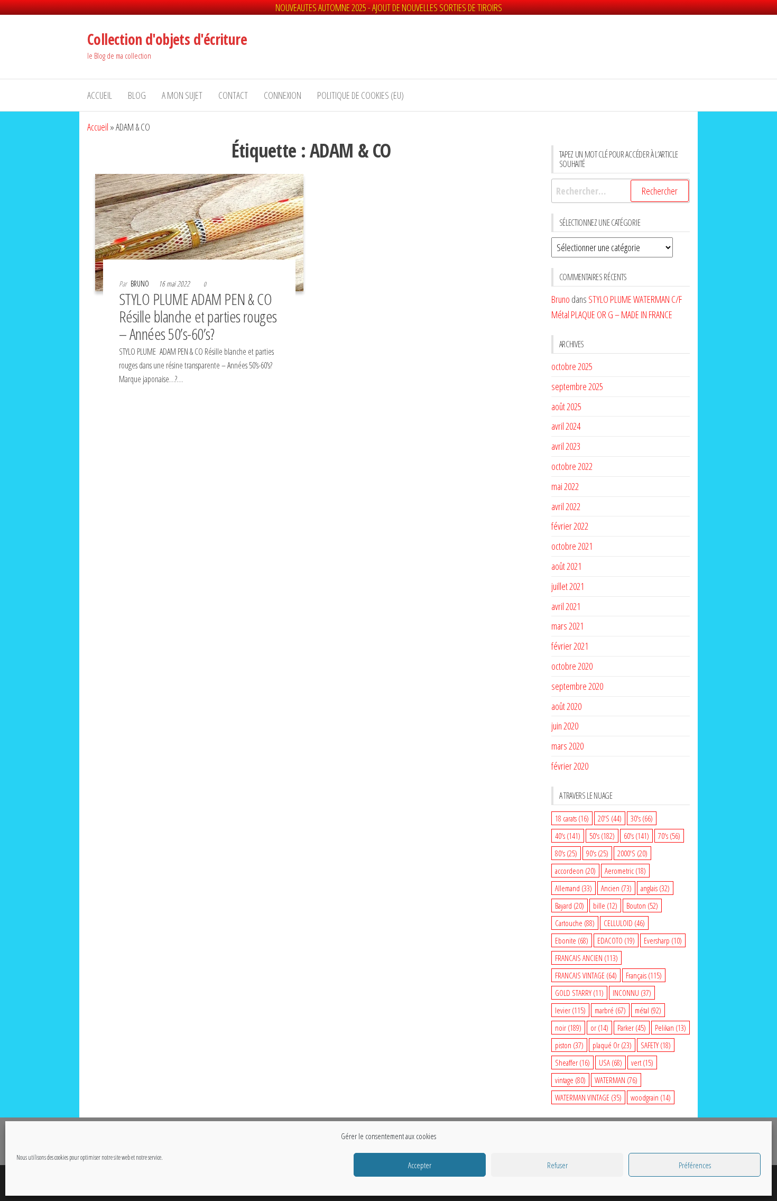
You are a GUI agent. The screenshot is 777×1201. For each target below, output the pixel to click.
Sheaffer (572, 1062)
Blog (137, 95)
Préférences (695, 1165)
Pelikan (670, 1027)
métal (648, 1010)
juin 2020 (564, 725)
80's (566, 853)
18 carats (572, 818)
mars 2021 (567, 626)
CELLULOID (624, 923)
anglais (655, 888)
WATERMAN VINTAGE (588, 1097)
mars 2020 (567, 746)
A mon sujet (182, 95)
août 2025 (566, 406)
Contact (233, 95)
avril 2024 (565, 426)
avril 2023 (565, 446)
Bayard (569, 905)
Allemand (573, 888)
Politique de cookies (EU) (360, 95)
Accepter (419, 1165)
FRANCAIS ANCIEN (586, 958)
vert (642, 1062)
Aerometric (625, 870)
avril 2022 (565, 506)
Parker (631, 1027)
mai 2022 (565, 486)
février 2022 (569, 526)
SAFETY (656, 1045)
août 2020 (566, 706)
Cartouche (575, 923)
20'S (610, 818)
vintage (570, 1080)
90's (597, 853)
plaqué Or (612, 1045)
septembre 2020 (577, 686)
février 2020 (569, 766)
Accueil (99, 95)
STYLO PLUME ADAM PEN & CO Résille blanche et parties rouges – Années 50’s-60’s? (198, 316)
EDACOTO (616, 940)
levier (570, 1010)
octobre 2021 (572, 546)
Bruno (141, 284)
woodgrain (651, 1097)
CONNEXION (282, 95)
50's (602, 835)
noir (568, 1027)
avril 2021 (565, 606)
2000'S (632, 853)
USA (610, 1062)
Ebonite (571, 940)
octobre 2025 (572, 366)
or (599, 1027)
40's (567, 835)
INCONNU (632, 992)
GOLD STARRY (579, 992)
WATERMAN (616, 1080)
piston (569, 1045)
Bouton (642, 905)
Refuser (557, 1165)
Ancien (616, 888)
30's (642, 818)
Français (644, 975)
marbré (610, 1010)
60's (636, 835)
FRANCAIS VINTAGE (586, 975)
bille (605, 905)
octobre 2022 (572, 466)
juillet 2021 (567, 586)
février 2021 (569, 646)
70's (669, 835)
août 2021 (566, 566)
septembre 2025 (577, 386)
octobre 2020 (572, 666)
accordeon (575, 870)
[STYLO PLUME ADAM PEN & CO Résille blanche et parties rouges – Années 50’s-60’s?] (199, 231)
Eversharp (663, 940)
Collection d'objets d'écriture (167, 39)
